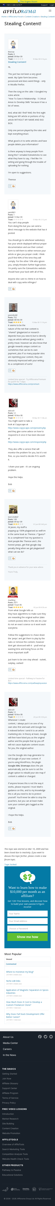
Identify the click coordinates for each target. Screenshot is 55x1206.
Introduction (8, 1114)
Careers (7, 1049)
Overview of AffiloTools (13, 1144)
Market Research (10, 1118)
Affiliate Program (10, 1093)
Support (44, 5)
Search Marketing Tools (13, 1149)
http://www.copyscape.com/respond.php (27, 442)
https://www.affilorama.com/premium (23, 384)
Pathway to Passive (11, 1170)
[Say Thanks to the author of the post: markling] (11, 669)
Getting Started (9, 1073)
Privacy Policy (9, 1102)
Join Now (6, 1078)
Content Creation (10, 1128)
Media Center (10, 1043)
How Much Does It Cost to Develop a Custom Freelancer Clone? (24, 1003)
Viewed (9, 959)
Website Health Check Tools (15, 1159)
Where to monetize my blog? (20, 971)
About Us (8, 1036)
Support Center (9, 1088)
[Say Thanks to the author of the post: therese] (11, 186)
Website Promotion (11, 1133)
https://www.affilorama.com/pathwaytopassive (27, 683)
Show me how (27, 937)
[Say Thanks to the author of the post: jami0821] (11, 289)
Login (52, 5)
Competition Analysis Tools (15, 1154)
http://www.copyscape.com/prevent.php (27, 427)
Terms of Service (10, 1098)
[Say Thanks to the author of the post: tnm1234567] (11, 558)
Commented (11, 964)
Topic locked (10, 864)
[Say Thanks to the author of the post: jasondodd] (11, 370)
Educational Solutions (12, 1175)
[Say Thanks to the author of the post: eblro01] (11, 490)
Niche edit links (13, 980)
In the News (9, 1055)
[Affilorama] (18, 10)
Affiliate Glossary (10, 1083)
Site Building (8, 1123)
